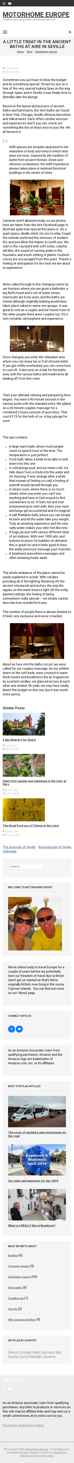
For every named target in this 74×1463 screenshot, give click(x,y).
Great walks (15, 1287)
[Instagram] (4, 3)
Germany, (48, 1352)
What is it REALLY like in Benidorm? (31, 1225)
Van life (12, 1309)
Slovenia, (49, 1356)
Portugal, (25, 1352)
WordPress (60, 1452)
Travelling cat (16, 1298)
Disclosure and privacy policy (23, 1425)
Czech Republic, (31, 1356)
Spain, (36, 1352)
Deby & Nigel (12, 71)
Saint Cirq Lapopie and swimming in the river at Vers (34, 783)
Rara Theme (30, 1452)
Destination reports (19, 1277)
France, (13, 1352)
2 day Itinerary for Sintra (19, 740)
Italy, (58, 1352)
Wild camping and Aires (22, 1319)
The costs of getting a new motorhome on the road (37, 1134)
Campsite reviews (18, 1266)
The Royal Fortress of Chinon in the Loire (31, 825)
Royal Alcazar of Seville (54, 847)
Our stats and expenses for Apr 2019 (33, 1181)
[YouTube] (9, 3)
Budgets (13, 1255)
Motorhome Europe (36, 14)
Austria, (13, 1356)
